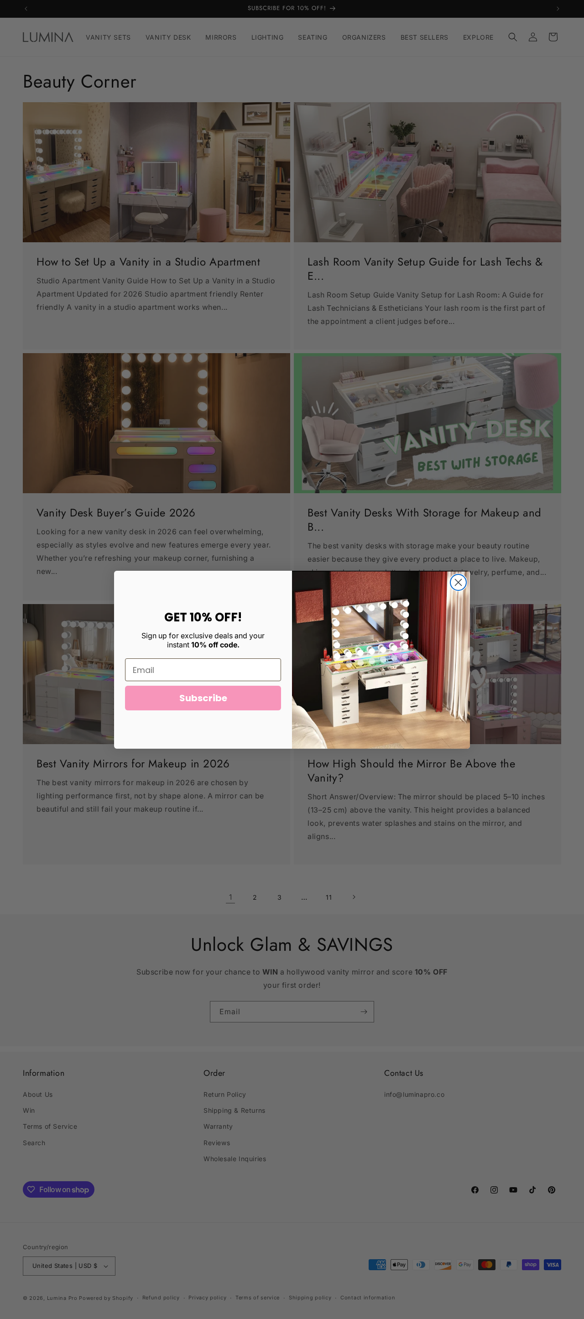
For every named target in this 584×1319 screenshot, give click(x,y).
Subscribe (203, 698)
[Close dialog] (458, 582)
